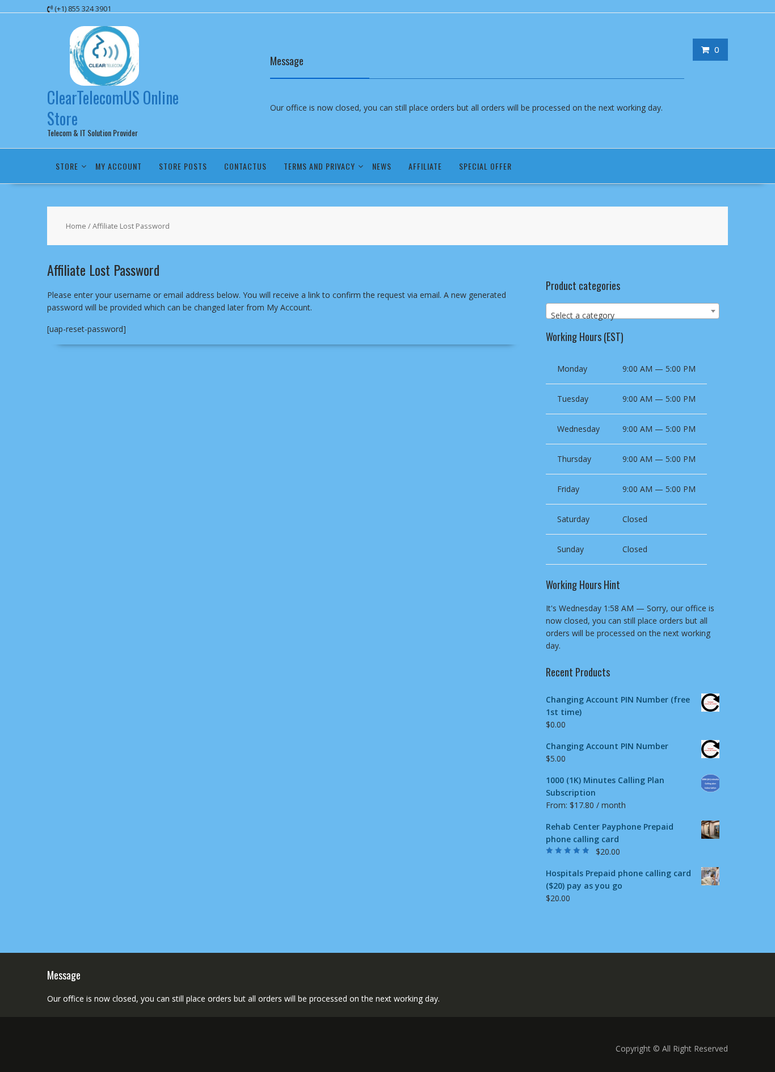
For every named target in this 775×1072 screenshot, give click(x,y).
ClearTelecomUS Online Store (113, 107)
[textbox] (632, 315)
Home (76, 226)
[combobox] (632, 311)
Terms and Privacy (319, 166)
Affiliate (425, 166)
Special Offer (485, 166)
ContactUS (245, 166)
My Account (118, 166)
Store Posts (183, 166)
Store (67, 166)
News (381, 166)
